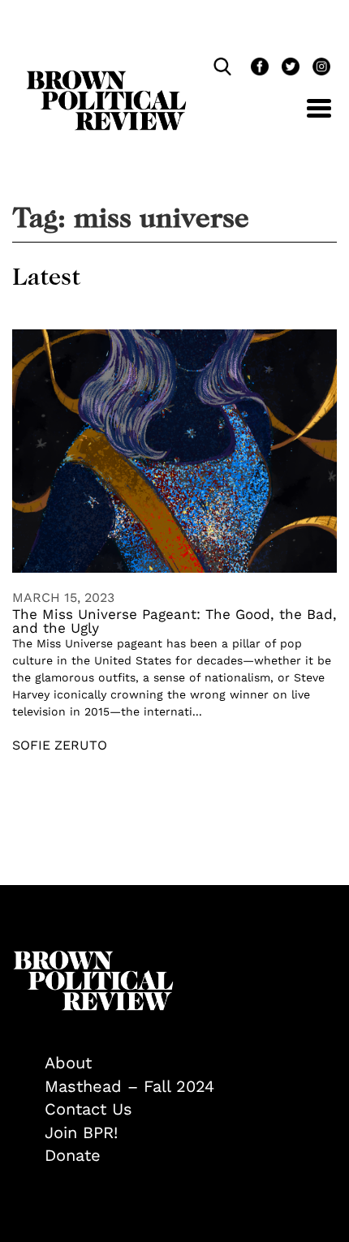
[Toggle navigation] (307, 117)
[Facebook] (258, 68)
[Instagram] (317, 68)
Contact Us (88, 1109)
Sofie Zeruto (59, 745)
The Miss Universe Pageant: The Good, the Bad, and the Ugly (174, 621)
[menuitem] (191, 1063)
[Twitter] (289, 68)
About (68, 1062)
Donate (73, 1155)
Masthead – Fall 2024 (129, 1086)
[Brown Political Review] (106, 78)
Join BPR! (81, 1132)
